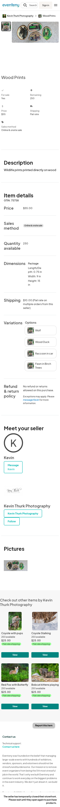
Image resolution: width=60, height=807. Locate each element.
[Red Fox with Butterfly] (15, 686)
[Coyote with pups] (15, 635)
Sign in (45, 5)
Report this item (43, 725)
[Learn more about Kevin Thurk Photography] (13, 490)
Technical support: (12, 745)
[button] (29, 5)
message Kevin (31, 399)
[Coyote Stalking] (45, 635)
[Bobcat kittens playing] (45, 686)
